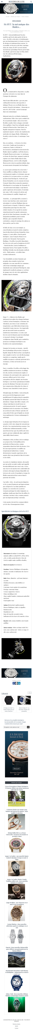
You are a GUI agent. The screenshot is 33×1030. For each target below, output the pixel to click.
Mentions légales (16, 1024)
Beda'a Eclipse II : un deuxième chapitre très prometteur (24, 709)
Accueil (7, 16)
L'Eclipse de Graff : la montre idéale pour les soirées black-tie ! (9, 709)
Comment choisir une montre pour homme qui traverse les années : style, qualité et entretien (17, 811)
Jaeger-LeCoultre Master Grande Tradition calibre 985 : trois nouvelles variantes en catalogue (17, 881)
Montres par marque (15, 16)
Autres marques (25, 16)
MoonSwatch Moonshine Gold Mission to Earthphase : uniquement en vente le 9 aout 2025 (16, 972)
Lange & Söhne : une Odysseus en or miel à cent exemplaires (17, 903)
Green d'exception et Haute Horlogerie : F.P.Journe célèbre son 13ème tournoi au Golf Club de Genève (17, 788)
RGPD (16, 1026)
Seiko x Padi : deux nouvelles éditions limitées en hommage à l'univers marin (17, 994)
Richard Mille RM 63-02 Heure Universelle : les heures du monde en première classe (17, 834)
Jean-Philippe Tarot (9, 30)
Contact (16, 1028)
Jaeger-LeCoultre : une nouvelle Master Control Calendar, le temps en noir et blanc (17, 857)
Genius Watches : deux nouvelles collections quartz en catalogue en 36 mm (17, 925)
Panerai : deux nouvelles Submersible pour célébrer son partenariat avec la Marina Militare (17, 949)
